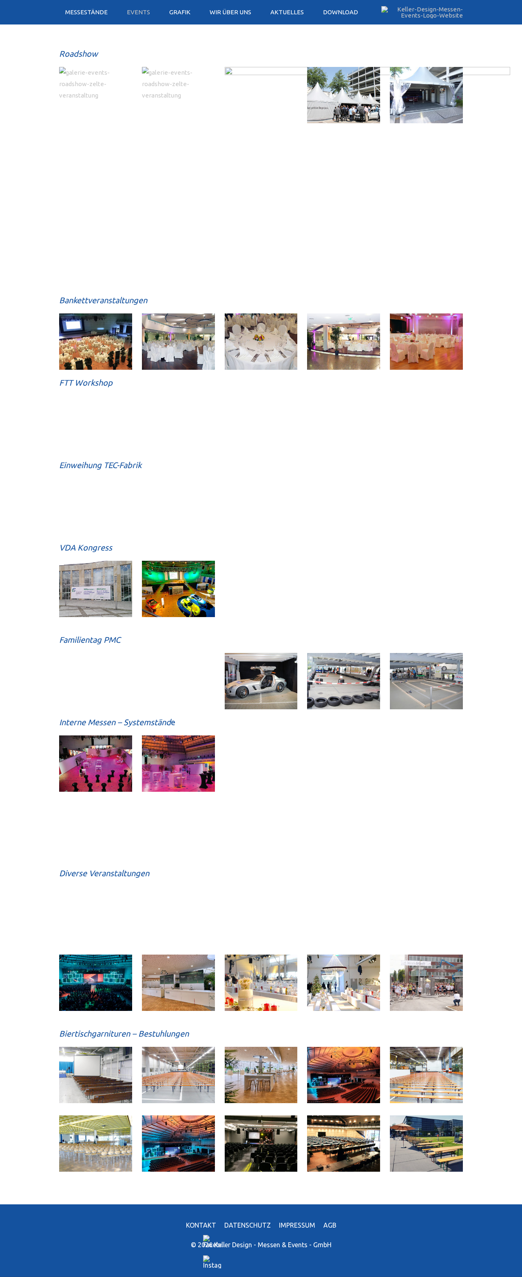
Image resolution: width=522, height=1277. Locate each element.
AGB (329, 1225)
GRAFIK (179, 12)
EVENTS (138, 12)
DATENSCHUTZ (247, 1225)
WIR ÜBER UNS (230, 12)
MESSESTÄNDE (86, 12)
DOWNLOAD (340, 12)
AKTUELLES (287, 12)
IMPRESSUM (297, 1225)
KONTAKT (201, 1225)
